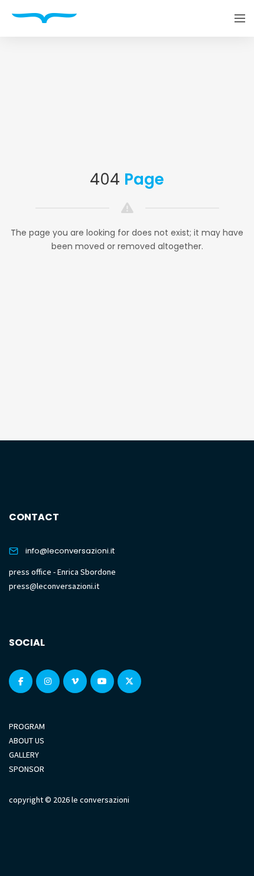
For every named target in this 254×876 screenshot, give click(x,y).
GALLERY (24, 754)
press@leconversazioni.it (54, 586)
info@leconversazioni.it (70, 550)
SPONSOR (26, 769)
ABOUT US (26, 740)
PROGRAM (27, 726)
